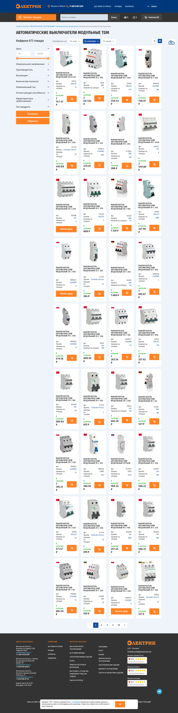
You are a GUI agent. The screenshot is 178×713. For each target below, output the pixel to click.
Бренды (118, 6)
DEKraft (73, 84)
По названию (90, 41)
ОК (120, 704)
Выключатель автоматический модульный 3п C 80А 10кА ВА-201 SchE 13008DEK (148, 333)
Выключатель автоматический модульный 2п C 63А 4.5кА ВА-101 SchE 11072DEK (66, 525)
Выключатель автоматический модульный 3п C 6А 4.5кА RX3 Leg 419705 (65, 588)
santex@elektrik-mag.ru (24, 677)
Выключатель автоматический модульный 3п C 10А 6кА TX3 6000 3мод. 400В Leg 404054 (120, 333)
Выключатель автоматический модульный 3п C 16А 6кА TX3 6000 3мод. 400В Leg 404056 (148, 268)
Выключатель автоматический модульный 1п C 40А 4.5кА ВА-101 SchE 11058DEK (121, 76)
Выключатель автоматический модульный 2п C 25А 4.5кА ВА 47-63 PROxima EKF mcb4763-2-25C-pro (148, 461)
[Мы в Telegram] (159, 694)
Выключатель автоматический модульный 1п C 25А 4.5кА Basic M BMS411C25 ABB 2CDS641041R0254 (120, 142)
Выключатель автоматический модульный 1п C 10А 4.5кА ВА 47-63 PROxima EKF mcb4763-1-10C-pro (120, 525)
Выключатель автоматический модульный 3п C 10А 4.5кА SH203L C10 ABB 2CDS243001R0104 (121, 207)
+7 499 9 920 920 (76, 6)
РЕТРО (101, 651)
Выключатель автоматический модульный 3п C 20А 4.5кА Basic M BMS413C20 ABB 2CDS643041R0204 (93, 588)
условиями (76, 702)
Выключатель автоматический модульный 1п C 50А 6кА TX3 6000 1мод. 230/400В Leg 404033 (148, 76)
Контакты (129, 6)
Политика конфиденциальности (139, 651)
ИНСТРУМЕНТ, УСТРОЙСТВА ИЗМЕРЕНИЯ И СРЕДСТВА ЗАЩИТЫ (79, 673)
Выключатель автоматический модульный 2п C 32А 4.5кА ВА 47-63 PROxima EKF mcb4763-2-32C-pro (148, 525)
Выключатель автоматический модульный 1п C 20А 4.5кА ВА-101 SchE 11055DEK (148, 205)
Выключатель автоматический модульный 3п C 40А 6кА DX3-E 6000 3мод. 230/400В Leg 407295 (121, 589)
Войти (154, 6)
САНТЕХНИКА (103, 647)
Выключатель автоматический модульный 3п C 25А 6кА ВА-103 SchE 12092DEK (93, 206)
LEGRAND (155, 86)
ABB (102, 85)
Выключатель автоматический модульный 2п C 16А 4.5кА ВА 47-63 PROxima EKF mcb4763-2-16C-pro (65, 398)
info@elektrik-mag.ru (23, 653)
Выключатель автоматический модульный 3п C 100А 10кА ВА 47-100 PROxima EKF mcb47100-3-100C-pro (148, 140)
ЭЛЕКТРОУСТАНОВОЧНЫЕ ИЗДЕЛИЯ (111, 673)
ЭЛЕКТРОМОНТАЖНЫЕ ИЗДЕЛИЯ (81, 657)
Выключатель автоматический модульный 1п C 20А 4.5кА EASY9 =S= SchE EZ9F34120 (93, 268)
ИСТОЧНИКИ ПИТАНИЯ (77, 653)
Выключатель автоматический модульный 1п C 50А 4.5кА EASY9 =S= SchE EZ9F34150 (66, 140)
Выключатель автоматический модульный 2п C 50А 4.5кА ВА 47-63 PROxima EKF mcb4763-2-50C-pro (121, 399)
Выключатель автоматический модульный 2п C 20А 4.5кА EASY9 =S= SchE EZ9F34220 (93, 526)
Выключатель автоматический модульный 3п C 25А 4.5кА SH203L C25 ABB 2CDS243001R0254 (121, 270)
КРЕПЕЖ (101, 654)
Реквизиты (52, 658)
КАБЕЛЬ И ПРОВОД (76, 680)
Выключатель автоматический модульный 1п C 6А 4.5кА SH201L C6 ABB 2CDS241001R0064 (147, 399)
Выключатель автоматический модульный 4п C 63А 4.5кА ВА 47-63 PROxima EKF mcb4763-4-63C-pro (66, 207)
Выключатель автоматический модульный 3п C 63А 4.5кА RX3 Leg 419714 (66, 460)
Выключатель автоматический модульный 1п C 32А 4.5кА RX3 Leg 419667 (93, 141)
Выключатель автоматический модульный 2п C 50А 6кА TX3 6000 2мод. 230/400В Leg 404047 (66, 270)
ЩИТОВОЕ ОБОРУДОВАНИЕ (108, 669)
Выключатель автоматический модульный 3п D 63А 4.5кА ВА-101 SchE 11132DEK (66, 75)
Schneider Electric (69, 150)
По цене (73, 41)
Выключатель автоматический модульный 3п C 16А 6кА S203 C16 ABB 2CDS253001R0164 (93, 75)
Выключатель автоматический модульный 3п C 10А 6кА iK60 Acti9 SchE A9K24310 (148, 588)
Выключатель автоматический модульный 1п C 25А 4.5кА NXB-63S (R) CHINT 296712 (93, 461)
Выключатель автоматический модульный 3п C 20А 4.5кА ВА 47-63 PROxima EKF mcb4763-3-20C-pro (93, 334)
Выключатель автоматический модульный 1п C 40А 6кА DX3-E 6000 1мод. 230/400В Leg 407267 (66, 334)
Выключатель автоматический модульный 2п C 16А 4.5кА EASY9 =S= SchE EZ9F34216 (93, 398)
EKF (157, 149)
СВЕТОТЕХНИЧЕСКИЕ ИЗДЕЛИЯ (109, 665)
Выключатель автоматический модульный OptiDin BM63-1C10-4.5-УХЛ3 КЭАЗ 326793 (120, 461)
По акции (107, 41)
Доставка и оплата (102, 6)
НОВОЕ (72, 661)
